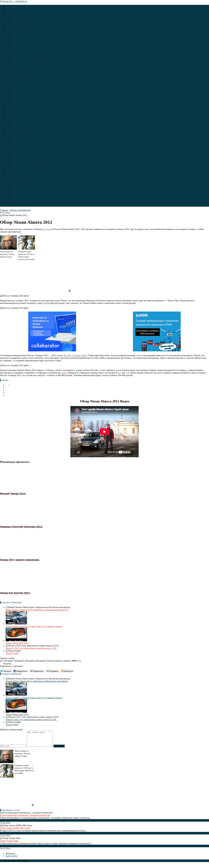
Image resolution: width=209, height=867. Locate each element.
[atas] (157, 332)
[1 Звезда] (5, 660)
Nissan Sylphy (12, 653)
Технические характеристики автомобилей (32, 62)
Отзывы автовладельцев (23, 42)
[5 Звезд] (47, 660)
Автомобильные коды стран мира (27, 95)
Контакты (10, 853)
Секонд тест (17, 44)
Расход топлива (18, 54)
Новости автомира (15, 29)
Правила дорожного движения (26, 24)
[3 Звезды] (26, 660)
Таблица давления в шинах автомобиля (30, 75)
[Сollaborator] (52, 332)
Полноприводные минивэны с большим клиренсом (25, 815)
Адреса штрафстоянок (22, 93)
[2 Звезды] (15, 660)
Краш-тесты (17, 37)
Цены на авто (18, 70)
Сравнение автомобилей (23, 60)
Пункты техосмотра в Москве (25, 83)
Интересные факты (20, 31)
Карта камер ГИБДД (21, 100)
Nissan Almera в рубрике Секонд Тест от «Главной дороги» (34, 626)
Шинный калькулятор (22, 77)
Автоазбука (11, 14)
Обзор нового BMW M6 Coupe (15, 828)
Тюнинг (15, 65)
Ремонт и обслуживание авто (25, 57)
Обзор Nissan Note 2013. (17, 643)
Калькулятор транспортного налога (28, 85)
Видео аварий (18, 39)
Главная (9, 6)
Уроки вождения (19, 21)
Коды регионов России (22, 103)
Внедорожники (13, 26)
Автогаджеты (18, 19)
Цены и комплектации (17, 67)
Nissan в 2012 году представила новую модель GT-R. (31, 648)
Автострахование (19, 16)
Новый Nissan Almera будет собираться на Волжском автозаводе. (37, 610)
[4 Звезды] (37, 660)
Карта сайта (11, 856)
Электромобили (13, 11)
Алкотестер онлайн (20, 90)
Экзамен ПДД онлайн (16, 8)
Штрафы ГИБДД (19, 98)
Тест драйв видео (19, 47)
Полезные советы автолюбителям (22, 80)
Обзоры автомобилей (16, 49)
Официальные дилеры (22, 52)
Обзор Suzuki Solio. (9, 841)
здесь (63, 373)
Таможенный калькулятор (24, 88)
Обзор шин (11, 72)
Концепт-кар (17, 34)
